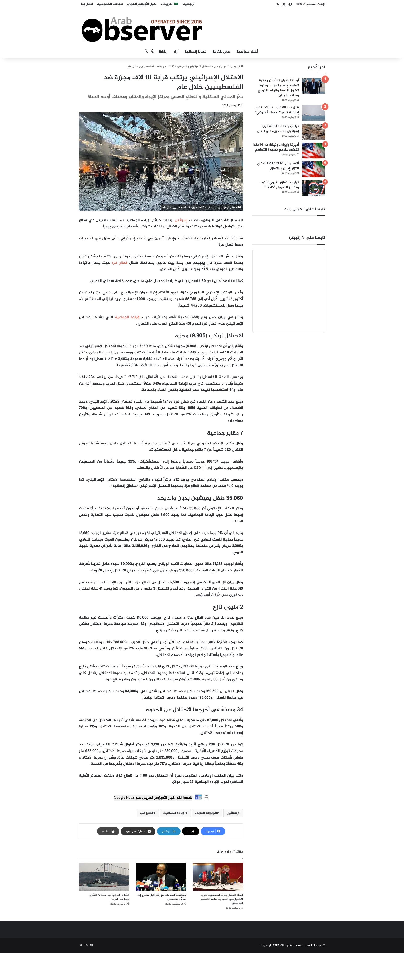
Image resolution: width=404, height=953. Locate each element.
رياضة (163, 52)
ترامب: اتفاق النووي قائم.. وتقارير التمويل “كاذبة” (279, 185)
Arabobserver (314, 945)
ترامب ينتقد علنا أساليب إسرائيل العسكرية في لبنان (278, 128)
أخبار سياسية (247, 52)
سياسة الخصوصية (110, 4)
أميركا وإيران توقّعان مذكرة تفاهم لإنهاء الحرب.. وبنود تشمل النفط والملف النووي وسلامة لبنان (278, 88)
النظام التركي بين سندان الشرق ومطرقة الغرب (109, 897)
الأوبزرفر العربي (206, 813)
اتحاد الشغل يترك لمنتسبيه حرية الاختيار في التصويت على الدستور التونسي (222, 899)
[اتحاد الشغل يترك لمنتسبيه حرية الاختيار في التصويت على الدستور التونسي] (218, 877)
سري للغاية (222, 52)
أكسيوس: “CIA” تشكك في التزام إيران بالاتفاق (278, 166)
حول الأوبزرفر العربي (141, 4)
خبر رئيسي (220, 66)
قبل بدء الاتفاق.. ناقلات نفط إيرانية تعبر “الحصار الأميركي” (277, 109)
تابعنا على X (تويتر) (307, 237)
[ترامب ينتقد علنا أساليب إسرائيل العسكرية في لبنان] (313, 132)
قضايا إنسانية (196, 52)
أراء (176, 52)
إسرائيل (181, 220)
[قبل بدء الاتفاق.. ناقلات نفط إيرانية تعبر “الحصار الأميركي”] (313, 113)
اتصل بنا (87, 4)
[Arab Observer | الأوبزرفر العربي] (142, 27)
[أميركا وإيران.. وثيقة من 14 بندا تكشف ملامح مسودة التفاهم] (313, 150)
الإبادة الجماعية (128, 317)
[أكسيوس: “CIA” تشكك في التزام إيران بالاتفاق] (313, 169)
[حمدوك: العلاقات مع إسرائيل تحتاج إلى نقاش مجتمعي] (161, 877)
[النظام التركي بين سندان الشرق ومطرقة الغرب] (104, 877)
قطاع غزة (119, 263)
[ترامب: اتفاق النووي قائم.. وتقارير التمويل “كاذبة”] (313, 188)
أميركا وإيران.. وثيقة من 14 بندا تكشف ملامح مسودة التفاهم (276, 147)
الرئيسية (189, 4)
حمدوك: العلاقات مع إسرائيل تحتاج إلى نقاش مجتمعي (161, 897)
